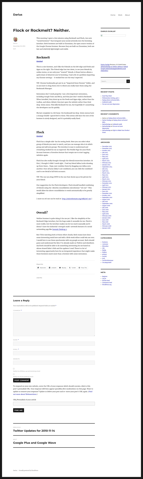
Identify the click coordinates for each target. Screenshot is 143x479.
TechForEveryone (107, 260)
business (105, 242)
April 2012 (105, 185)
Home (113, 15)
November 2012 (107, 183)
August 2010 (106, 199)
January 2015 (106, 165)
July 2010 (105, 201)
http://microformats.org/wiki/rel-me (76, 199)
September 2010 (107, 197)
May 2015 (105, 156)
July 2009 (105, 207)
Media (104, 250)
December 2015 (107, 146)
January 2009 (106, 218)
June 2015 (105, 154)
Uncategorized (106, 262)
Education (105, 246)
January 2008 (106, 228)
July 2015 (105, 152)
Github (126, 66)
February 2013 (106, 181)
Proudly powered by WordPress (28, 470)
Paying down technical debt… (111, 100)
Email (16, 349)
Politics (104, 252)
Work (120, 15)
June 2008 (105, 220)
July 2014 (105, 169)
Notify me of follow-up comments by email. (26, 371)
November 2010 (107, 193)
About (127, 15)
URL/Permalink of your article (24, 400)
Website (16, 359)
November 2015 (107, 148)
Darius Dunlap (105, 64)
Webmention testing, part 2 (110, 98)
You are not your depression (111, 104)
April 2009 (105, 214)
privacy (104, 254)
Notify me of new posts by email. (23, 376)
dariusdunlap (106, 124)
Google (103, 68)
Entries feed (106, 280)
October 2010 (106, 195)
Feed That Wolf (107, 96)
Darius (17, 14)
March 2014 (106, 173)
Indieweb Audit (107, 102)
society (104, 256)
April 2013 (105, 177)
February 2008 (106, 226)
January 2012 (106, 189)
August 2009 (106, 205)
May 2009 (105, 212)
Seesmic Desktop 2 (59, 229)
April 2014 (105, 171)
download (39, 61)
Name (16, 340)
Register (104, 276)
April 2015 (105, 159)
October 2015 (106, 150)
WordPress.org (106, 284)
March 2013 (105, 179)
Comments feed (107, 282)
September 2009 (107, 203)
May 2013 (105, 175)
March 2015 (106, 161)
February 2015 (106, 163)
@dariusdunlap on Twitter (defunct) (112, 66)
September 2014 (107, 167)
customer (105, 244)
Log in (104, 278)
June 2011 (105, 191)
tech (14, 49)
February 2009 (106, 216)
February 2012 (106, 187)
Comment (17, 310)
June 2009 (105, 210)
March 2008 (106, 224)
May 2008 (105, 222)
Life (103, 248)
